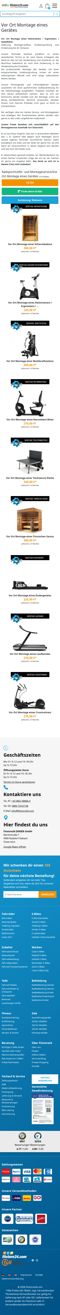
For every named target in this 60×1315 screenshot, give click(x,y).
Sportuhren (7, 1025)
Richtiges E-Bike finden (13, 1047)
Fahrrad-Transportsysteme (15, 966)
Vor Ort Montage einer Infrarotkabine (30, 244)
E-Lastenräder (38, 933)
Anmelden (47, 894)
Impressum (26, 1274)
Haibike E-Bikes (39, 959)
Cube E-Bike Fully (40, 970)
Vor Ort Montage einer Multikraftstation (30, 361)
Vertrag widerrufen (45, 1079)
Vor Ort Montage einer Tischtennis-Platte (30, 478)
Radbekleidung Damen (43, 985)
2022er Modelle (39, 1029)
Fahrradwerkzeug (10, 959)
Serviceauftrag (39, 1058)
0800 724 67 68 (20, 806)
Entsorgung (7, 1092)
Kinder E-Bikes (39, 929)
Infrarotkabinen (9, 1029)
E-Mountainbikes (40, 918)
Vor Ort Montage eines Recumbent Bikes (30, 419)
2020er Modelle (39, 1021)
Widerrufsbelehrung (12, 1088)
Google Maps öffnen (14, 846)
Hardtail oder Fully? (11, 1051)
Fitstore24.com (34, 1287)
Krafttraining (8, 1021)
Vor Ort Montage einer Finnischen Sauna (30, 536)
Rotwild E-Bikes (39, 955)
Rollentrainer (8, 933)
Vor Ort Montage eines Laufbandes (30, 654)
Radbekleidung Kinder (43, 992)
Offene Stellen (39, 1054)
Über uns (36, 1047)
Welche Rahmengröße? (13, 1054)
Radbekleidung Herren (43, 988)
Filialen (35, 1051)
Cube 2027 (7, 937)
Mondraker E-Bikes (41, 963)
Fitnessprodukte (39, 1032)
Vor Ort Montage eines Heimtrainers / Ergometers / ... (30, 304)
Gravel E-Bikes (39, 922)
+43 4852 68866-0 (21, 801)
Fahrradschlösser (10, 951)
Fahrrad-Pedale (9, 985)
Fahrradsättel (8, 995)
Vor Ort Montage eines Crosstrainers (30, 712)
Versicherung (8, 1114)
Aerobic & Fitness (10, 1032)
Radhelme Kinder (40, 1000)
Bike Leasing (8, 1110)
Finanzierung (8, 1106)
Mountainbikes (9, 922)
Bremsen (6, 999)
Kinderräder (8, 929)
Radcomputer (8, 955)
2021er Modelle (39, 1025)
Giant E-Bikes (38, 966)
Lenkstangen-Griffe (11, 1003)
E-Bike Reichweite (10, 1062)
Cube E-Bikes (38, 951)
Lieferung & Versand (12, 1095)
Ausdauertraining (10, 1017)
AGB (4, 1084)
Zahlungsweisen (10, 1080)
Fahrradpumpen (10, 963)
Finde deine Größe (31, 191)
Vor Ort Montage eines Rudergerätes (30, 595)
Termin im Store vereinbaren (19, 782)
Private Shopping (40, 1062)
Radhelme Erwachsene (43, 996)
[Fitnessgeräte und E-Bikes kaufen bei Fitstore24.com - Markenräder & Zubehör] (15, 5)
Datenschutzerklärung (13, 1278)
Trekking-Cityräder (11, 925)
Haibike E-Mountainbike (43, 937)
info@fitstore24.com (22, 811)
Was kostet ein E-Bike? (12, 1058)
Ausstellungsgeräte (41, 1017)
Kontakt (35, 1066)
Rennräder (7, 918)
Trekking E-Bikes (40, 925)
